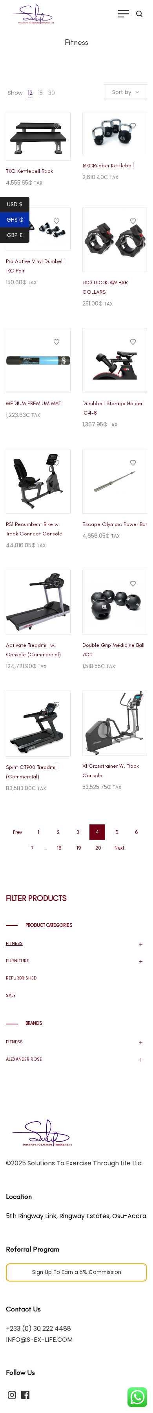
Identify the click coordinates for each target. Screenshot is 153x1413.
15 (40, 93)
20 (98, 847)
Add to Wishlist (56, 126)
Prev (17, 832)
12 (30, 93)
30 (51, 93)
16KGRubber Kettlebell (108, 165)
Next (119, 847)
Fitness (14, 943)
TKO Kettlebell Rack (29, 171)
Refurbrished (21, 978)
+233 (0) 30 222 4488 (38, 1328)
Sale (11, 995)
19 (78, 847)
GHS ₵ (15, 220)
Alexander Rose (24, 1059)
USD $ (14, 204)
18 (59, 847)
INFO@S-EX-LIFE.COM (39, 1339)
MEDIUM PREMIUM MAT (33, 403)
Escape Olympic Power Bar (114, 524)
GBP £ (15, 235)
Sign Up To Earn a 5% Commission (76, 1272)
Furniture (17, 960)
